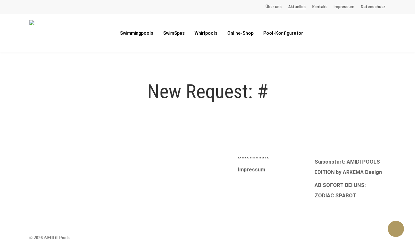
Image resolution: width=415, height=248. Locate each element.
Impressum (251, 170)
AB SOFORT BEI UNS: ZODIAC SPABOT (340, 190)
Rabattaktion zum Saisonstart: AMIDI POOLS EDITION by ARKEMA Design (348, 161)
